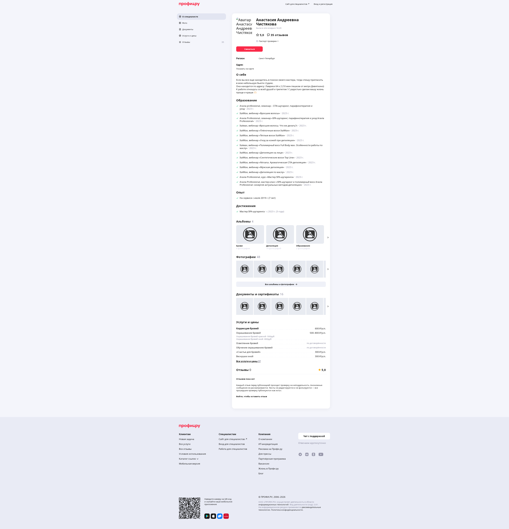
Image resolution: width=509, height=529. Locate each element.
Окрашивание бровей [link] (248, 332)
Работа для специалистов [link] (233, 448)
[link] (249, 49)
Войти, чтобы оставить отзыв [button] (251, 396)
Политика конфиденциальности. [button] (287, 509)
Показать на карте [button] (245, 68)
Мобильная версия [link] (189, 463)
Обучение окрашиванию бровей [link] (254, 347)
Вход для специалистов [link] (232, 444)
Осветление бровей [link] (247, 343)
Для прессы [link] (264, 453)
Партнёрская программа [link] (272, 458)
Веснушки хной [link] (244, 356)
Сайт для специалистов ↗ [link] (233, 439)
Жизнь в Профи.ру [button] (268, 468)
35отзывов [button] (279, 35)
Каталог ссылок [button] (187, 458)
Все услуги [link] (184, 444)
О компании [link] (265, 439)
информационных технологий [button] (273, 504)
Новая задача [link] (186, 439)
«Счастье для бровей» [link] (248, 351)
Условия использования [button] (192, 453)
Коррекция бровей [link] (247, 328)
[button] (201, 16)
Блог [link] (260, 473)
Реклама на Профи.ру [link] (270, 448)
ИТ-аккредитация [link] (268, 444)
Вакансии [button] (263, 463)
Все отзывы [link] (185, 448)
